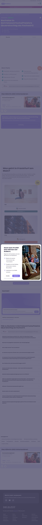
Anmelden (8, 275)
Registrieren (16, 275)
